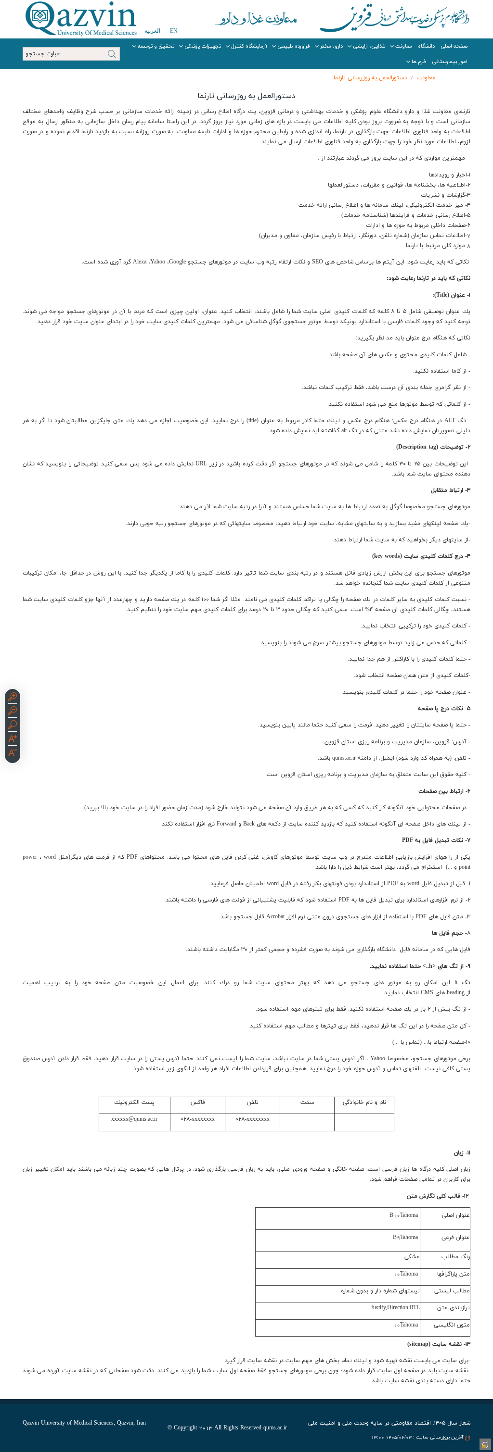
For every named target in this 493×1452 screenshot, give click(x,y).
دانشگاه (426, 46)
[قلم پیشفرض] (12, 754)
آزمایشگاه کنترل (249, 46)
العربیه (152, 30)
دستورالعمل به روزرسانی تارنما (370, 78)
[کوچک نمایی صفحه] (12, 712)
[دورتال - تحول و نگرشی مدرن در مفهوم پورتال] (484, 1443)
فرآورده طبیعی (293, 46)
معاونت (403, 46)
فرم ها (419, 61)
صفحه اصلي (454, 46)
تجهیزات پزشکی (202, 46)
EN (174, 30)
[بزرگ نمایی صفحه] (12, 698)
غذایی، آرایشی (369, 46)
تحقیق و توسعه (156, 46)
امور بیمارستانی (449, 61)
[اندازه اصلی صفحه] (12, 726)
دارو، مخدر (331, 46)
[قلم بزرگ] (12, 740)
